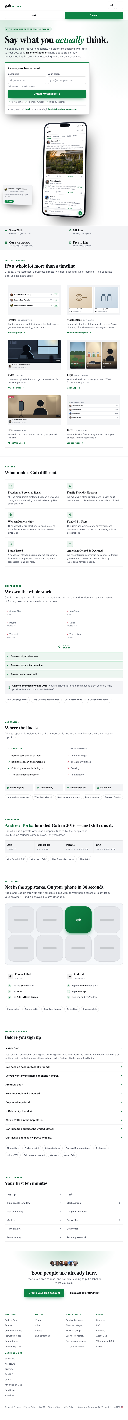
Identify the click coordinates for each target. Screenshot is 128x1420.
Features (100, 1320)
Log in (34, 15)
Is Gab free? (12, 1048)
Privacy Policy (30, 1407)
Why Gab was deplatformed (46, 700)
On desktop (72, 1009)
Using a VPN (12, 1155)
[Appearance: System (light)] (111, 5)
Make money (14, 1237)
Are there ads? (14, 1084)
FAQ (98, 1325)
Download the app (52, 1009)
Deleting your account (34, 1155)
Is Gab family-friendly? (18, 1111)
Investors (9, 1395)
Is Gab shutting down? (98, 700)
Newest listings (73, 1330)
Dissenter (9, 1369)
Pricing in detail (32, 1148)
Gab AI (8, 1379)
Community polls (13, 1346)
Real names (101, 1148)
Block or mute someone (68, 797)
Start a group (74, 1203)
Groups (8, 1325)
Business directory (75, 1335)
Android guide (31, 1009)
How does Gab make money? (22, 1093)
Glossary (54, 1155)
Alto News (10, 1364)
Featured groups (13, 1335)
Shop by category (75, 1325)
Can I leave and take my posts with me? (28, 1137)
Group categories (13, 1330)
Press (99, 1346)
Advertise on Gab (13, 1384)
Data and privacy (52, 1148)
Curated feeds (12, 1341)
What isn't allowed (43, 797)
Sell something (15, 1211)
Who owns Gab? (39, 859)
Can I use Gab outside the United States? (29, 1128)
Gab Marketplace (74, 1320)
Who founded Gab (105, 1341)
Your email (54, 74)
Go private (72, 1228)
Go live (11, 1220)
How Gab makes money (63, 859)
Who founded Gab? (16, 859)
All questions (13, 1148)
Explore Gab (11, 1320)
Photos (38, 1330)
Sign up (94, 15)
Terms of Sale (54, 1407)
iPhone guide (13, 1009)
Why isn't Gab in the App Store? (24, 1120)
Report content (92, 797)
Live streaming (42, 1335)
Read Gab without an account (62, 109)
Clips (37, 1325)
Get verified (73, 1220)
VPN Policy (69, 1407)
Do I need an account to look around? (27, 1067)
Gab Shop (10, 1390)
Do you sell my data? (17, 1102)
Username (13, 74)
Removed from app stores (78, 1148)
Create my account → (47, 93)
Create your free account (44, 1292)
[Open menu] (119, 5)
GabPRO (9, 1374)
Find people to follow (18, 1203)
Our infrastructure (73, 700)
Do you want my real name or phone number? (32, 1075)
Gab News (10, 1358)
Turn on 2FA (13, 1228)
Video (38, 1320)
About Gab (85, 859)
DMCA (42, 1407)
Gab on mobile (90, 1009)
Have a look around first (84, 1292)
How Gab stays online (17, 700)
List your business (77, 1211)
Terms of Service (113, 797)
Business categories (76, 1341)
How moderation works (18, 797)
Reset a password (76, 1237)
